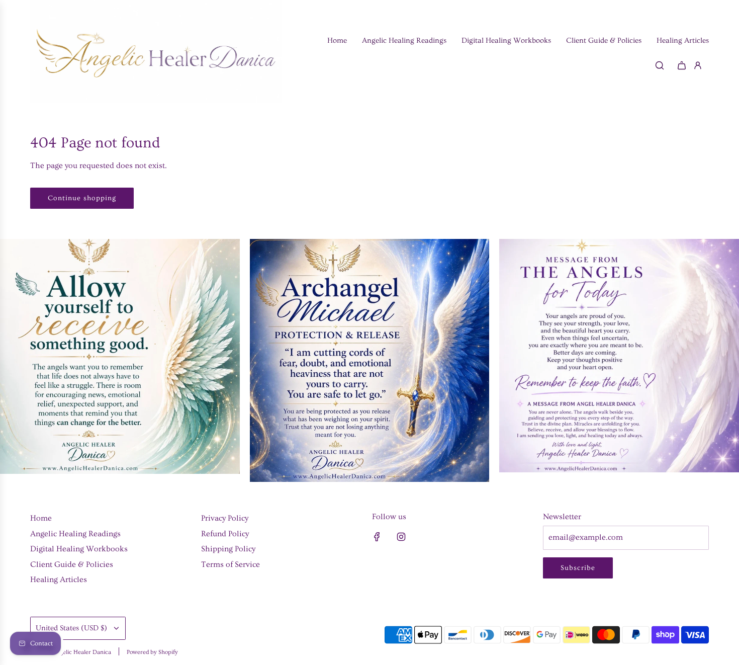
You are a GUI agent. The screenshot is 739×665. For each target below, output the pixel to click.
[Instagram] (401, 537)
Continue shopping (82, 198)
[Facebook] (377, 537)
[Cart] (682, 65)
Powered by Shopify (152, 652)
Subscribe (578, 568)
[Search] (660, 65)
